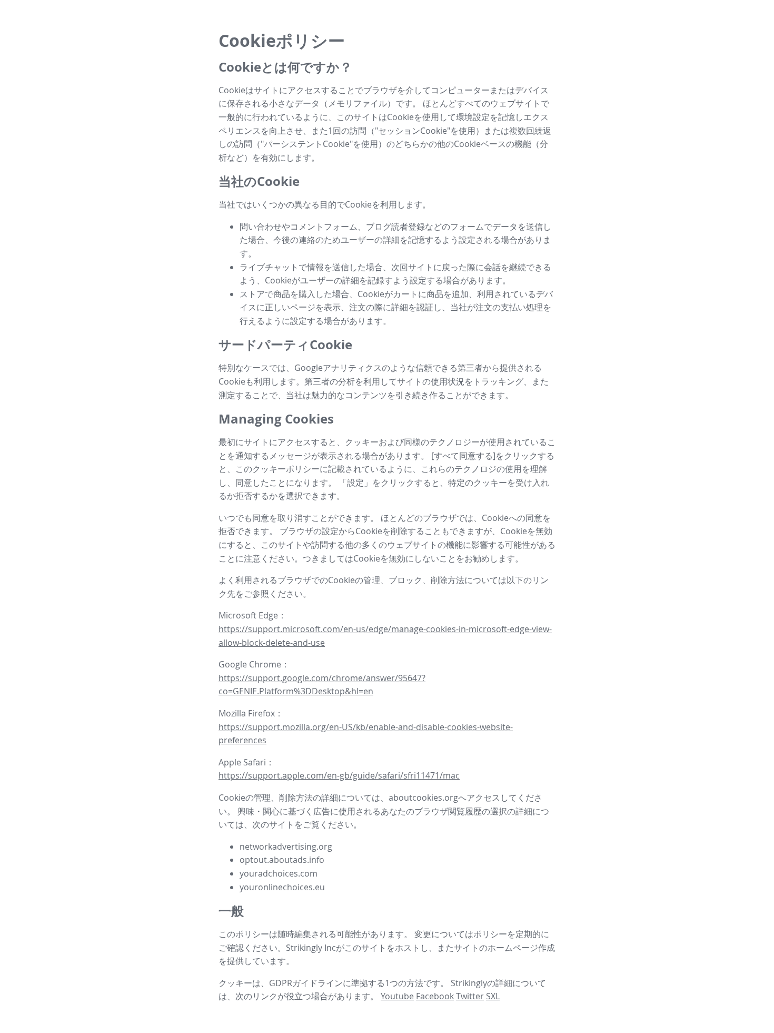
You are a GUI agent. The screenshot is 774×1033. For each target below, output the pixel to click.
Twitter (470, 996)
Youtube (397, 996)
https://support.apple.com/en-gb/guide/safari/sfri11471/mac (339, 775)
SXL (493, 996)
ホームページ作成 (521, 947)
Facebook (435, 996)
